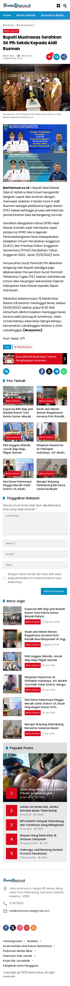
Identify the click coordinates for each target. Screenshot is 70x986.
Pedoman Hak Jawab (17, 956)
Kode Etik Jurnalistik (16, 961)
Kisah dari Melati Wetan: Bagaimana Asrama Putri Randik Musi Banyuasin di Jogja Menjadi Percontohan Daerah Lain (51, 412)
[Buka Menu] (58, 5)
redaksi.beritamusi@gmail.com (29, 911)
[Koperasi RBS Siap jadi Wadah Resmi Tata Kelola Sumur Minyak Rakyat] (18, 395)
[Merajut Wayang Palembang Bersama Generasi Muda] (52, 468)
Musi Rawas (24, 347)
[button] (65, 5)
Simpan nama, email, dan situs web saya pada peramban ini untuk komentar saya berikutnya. (34, 578)
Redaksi (32, 941)
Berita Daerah (11, 30)
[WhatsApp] (64, 371)
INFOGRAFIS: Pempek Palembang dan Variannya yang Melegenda (42, 823)
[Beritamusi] (17, 5)
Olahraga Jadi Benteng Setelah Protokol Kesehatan (41, 851)
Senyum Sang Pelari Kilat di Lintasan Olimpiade (38, 837)
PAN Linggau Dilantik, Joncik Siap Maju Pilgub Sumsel (17, 449)
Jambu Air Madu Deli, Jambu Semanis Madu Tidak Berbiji (39, 808)
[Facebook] (42, 371)
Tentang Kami (12, 941)
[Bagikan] (64, 57)
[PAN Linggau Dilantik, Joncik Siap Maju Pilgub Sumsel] (18, 432)
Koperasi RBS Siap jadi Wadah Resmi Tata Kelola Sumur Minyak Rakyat (18, 412)
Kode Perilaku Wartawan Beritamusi (27, 946)
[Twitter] (49, 371)
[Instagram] (20, 928)
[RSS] (34, 928)
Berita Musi (9, 56)
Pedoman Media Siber (17, 951)
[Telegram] (56, 371)
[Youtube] (27, 928)
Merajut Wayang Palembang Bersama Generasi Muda (51, 485)
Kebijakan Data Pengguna (20, 966)
